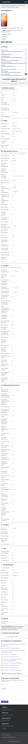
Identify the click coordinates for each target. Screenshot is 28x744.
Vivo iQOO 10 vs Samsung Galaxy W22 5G (13, 670)
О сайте (3, 734)
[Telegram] (5, 42)
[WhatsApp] (9, 42)
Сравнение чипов (6, 720)
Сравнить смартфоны (11, 5)
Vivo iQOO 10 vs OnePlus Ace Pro (11, 667)
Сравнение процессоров (7, 726)
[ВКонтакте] (2, 42)
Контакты (9, 734)
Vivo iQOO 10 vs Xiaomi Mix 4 (10, 654)
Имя (2, 684)
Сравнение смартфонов (7, 709)
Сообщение (3, 688)
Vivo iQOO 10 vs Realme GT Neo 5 (11, 656)
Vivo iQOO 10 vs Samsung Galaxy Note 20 (13, 663)
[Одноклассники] (3, 42)
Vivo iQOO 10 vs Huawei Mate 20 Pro (12, 665)
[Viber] (7, 42)
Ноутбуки (4, 728)
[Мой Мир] (11, 42)
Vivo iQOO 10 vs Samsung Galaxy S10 (12, 648)
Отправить (4, 701)
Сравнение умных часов (7, 715)
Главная (3, 5)
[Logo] (6, 2)
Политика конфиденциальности (9, 737)
